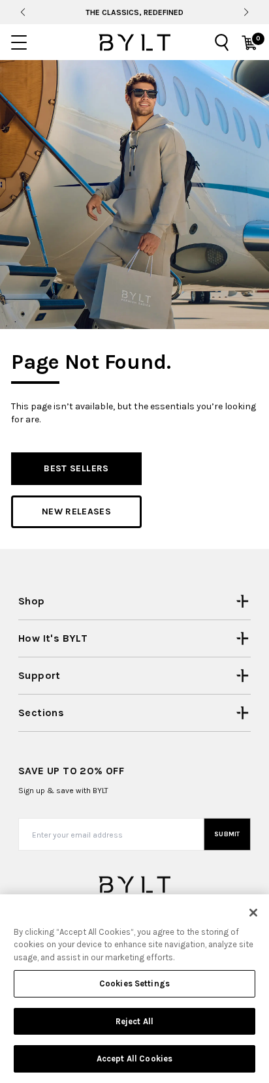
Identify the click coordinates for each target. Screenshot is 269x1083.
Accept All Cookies (134, 1058)
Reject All (134, 1021)
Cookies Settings (134, 983)
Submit (227, 834)
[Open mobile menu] (19, 42)
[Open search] (222, 42)
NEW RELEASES (76, 511)
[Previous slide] (22, 12)
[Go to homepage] (134, 42)
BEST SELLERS (76, 468)
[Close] (253, 912)
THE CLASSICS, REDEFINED (134, 12)
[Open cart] (249, 42)
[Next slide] (246, 12)
